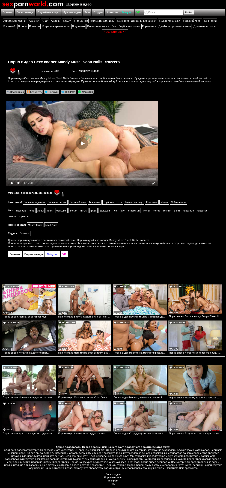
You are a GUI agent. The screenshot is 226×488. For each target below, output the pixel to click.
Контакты (112, 12)
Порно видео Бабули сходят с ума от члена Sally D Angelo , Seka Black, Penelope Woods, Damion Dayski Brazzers (84, 316)
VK (138, 12)
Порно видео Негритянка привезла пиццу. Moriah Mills (195, 352)
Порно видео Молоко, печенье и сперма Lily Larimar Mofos (140, 397)
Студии (98, 12)
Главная (8, 12)
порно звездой (115, 246)
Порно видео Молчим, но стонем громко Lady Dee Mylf (195, 397)
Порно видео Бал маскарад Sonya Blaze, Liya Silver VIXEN (195, 316)
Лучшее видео (72, 12)
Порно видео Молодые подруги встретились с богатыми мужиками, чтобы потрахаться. (29, 397)
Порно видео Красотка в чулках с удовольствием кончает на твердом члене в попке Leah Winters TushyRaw (29, 433)
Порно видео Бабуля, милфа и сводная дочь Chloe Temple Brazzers (140, 316)
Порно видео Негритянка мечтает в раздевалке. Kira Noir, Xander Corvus (140, 352)
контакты (158, 467)
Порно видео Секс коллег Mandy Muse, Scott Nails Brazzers (64, 62)
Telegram (127, 12)
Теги (87, 12)
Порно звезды (25, 12)
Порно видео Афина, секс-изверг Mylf (24, 316)
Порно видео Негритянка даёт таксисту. (26, 352)
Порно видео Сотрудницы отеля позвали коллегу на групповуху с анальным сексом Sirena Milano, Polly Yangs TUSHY (140, 433)
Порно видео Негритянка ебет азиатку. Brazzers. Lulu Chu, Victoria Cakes (84, 352)
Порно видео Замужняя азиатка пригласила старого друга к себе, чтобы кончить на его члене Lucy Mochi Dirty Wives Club (195, 433)
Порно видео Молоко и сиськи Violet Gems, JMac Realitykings (84, 397)
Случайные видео (48, 12)
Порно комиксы (113, 477)
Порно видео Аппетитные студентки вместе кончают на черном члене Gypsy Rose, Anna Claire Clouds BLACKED (84, 433)
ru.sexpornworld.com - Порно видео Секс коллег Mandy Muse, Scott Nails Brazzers (99, 240)
